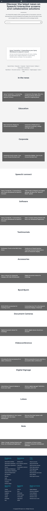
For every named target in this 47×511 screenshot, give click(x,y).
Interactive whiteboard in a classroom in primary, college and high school (33, 126)
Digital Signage (23, 370)
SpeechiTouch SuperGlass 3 (10, 465)
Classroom (19, 465)
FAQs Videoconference (34, 467)
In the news (23, 78)
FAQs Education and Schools (35, 472)
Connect (6, 467)
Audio (6, 478)
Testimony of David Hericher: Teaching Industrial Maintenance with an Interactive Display (34, 250)
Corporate (23, 66)
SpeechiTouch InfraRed (9, 461)
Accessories (26, 67)
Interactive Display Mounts (10, 472)
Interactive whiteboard (34, 491)
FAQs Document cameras (35, 465)
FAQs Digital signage (34, 469)
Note (24, 71)
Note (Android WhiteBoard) (10, 469)
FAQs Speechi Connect (34, 476)
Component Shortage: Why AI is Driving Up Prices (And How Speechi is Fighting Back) (34, 95)
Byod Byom (8, 69)
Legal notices (20, 498)
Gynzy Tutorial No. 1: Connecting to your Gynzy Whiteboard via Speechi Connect (13, 95)
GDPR (18, 500)
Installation (7, 493)
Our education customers (22, 467)
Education (17, 66)
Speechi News (11, 66)
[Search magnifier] (41, 22)
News (18, 491)
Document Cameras (23, 314)
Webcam (6, 476)
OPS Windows (8, 474)
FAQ (6, 500)
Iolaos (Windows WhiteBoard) (11, 470)
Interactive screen (33, 496)
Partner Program (20, 494)
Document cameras (16, 69)
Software (37, 66)
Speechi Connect (30, 66)
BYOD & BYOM (8, 479)
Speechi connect (23, 174)
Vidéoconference (25, 69)
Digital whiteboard (33, 489)
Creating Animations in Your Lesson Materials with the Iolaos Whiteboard (11, 417)
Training (6, 489)
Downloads (7, 498)
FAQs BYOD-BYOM (34, 463)
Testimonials (20, 67)
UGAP (18, 469)
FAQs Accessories (33, 461)
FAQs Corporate (33, 470)
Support (6, 496)
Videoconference (23, 343)
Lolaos (39, 69)
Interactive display (33, 494)
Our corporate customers (22, 463)
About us (19, 489)
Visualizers (7, 481)
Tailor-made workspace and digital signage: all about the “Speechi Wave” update (35, 192)
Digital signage (33, 69)
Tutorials (6, 494)
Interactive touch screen (34, 498)
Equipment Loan (8, 491)
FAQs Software (33, 474)
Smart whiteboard (33, 493)
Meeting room (20, 461)
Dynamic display (8, 483)
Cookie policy (20, 496)
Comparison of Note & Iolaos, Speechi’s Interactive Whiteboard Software (34, 444)
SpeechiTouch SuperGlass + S (11, 463)
